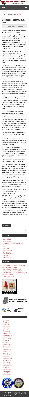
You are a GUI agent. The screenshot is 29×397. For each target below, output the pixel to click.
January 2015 (6, 369)
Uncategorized (7, 257)
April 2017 (6, 353)
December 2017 (7, 348)
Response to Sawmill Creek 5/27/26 (12, 271)
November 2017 (7, 349)
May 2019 (6, 340)
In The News (6, 252)
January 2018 (6, 346)
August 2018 (6, 342)
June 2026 (6, 321)
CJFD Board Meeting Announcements (13, 243)
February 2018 (7, 344)
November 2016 (7, 358)
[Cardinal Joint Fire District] (14, 4)
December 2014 (7, 371)
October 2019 (7, 339)
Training (5, 255)
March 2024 (6, 326)
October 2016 (7, 360)
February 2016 (7, 364)
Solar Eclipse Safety (8, 276)
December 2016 (7, 356)
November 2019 (7, 337)
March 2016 (6, 362)
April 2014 (6, 373)
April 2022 (6, 328)
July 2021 (5, 330)
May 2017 (6, 351)
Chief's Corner (7, 241)
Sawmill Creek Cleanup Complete (12, 269)
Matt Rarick (20, 26)
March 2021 (6, 331)
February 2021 (7, 333)
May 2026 (6, 322)
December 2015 (7, 365)
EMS (4, 246)
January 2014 (6, 374)
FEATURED (6, 248)
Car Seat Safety (7, 239)
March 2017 (6, 355)
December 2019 (7, 335)
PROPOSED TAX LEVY (8, 254)
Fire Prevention (6, 225)
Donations (6, 245)
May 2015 (6, 367)
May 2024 (6, 324)
